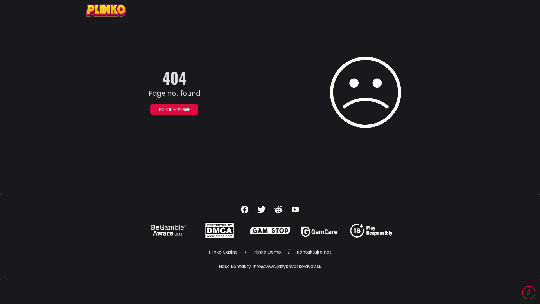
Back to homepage (174, 109)
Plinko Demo (267, 252)
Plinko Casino (223, 252)
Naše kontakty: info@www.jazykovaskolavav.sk (270, 266)
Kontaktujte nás (314, 252)
